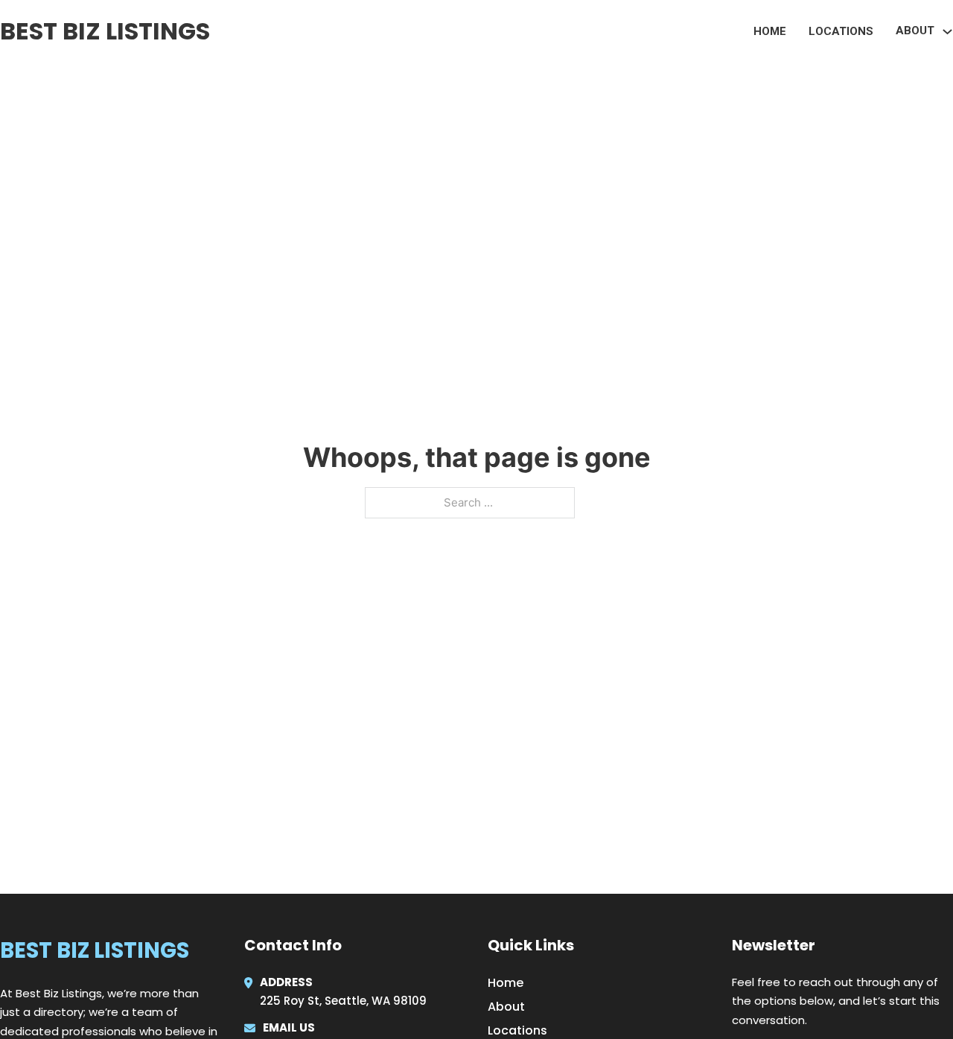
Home (769, 31)
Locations (841, 31)
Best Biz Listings (105, 31)
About (506, 1006)
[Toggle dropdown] (947, 31)
